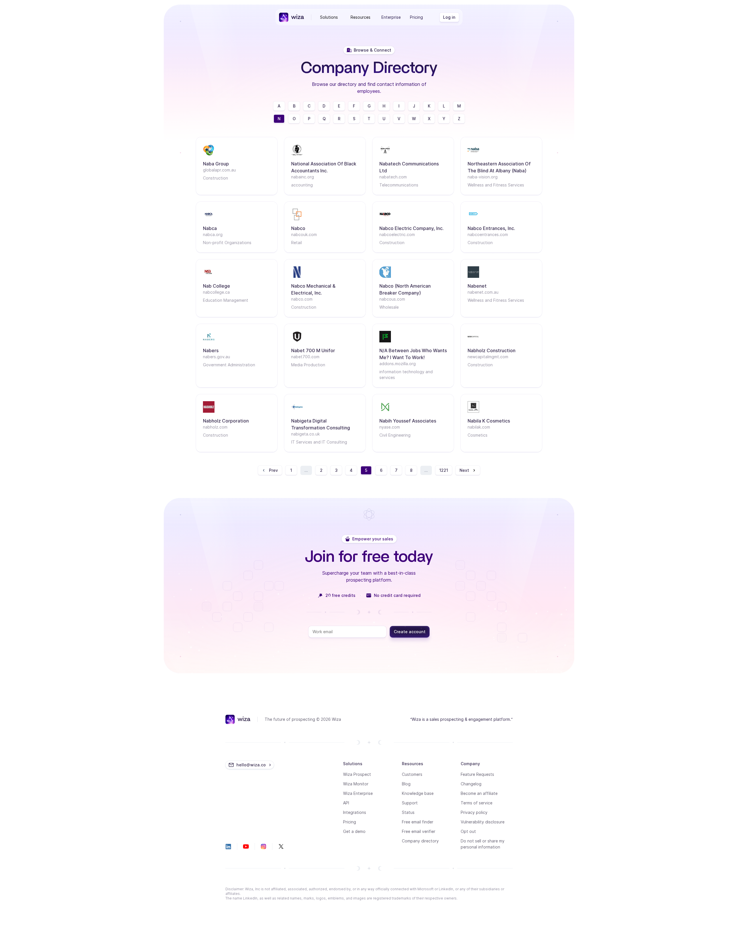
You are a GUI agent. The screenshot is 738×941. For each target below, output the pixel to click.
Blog (406, 783)
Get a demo (354, 831)
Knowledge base (418, 793)
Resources (360, 17)
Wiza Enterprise (358, 793)
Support (410, 802)
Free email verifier (418, 831)
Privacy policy (474, 812)
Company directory (420, 840)
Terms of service (476, 802)
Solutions (329, 17)
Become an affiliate (479, 793)
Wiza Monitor (355, 783)
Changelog (471, 783)
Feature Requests (477, 774)
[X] (281, 846)
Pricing (416, 17)
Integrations (354, 812)
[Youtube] (246, 846)
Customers (412, 774)
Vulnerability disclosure (482, 821)
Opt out (468, 831)
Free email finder (417, 821)
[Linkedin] (228, 846)
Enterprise (391, 17)
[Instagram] (263, 846)
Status (408, 812)
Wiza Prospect (357, 774)
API (346, 802)
